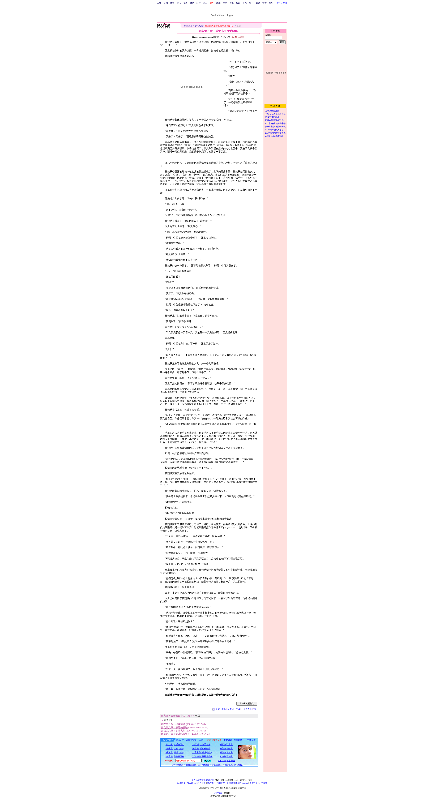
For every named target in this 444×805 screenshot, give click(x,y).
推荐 (223, 709)
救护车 (229, 748)
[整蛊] (223, 752)
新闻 (166, 3)
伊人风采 (199, 26)
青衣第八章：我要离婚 (173, 724)
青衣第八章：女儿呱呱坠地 (175, 734)
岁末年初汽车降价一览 (275, 126)
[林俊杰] (169, 748)
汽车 (205, 3)
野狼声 (229, 744)
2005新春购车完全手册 (275, 123)
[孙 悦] (169, 744)
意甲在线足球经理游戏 (275, 120)
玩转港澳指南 (277, 136)
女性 (225, 3)
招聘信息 (221, 783)
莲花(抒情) (207, 752)
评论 (218, 709)
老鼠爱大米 (205, 744)
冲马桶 (229, 752)
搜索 (264, 3)
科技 (199, 3)
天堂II (267, 136)
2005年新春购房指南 (274, 130)
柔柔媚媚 (228, 740)
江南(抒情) (178, 748)
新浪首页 (188, 26)
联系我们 (211, 783)
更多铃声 (222, 760)
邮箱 (258, 3)
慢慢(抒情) (178, 752)
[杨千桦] (169, 756)
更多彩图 (231, 760)
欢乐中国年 (179, 744)
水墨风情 (238, 740)
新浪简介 (181, 783)
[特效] (223, 744)
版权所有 (218, 793)
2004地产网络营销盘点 (275, 133)
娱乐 (179, 3)
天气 (245, 3)
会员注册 (253, 783)
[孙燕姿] (195, 748)
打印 (238, 709)
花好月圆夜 (179, 756)
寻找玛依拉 (207, 756)
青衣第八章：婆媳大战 (173, 730)
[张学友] (169, 752)
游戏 (218, 3)
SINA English (242, 783)
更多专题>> (252, 740)
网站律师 (231, 783)
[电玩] (223, 756)
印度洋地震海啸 (272, 111)
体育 (172, 3)
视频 (185, 3)
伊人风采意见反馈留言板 (202, 780)
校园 (238, 3)
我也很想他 (205, 748)
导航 (271, 3)
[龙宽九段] (197, 752)
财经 (192, 3)
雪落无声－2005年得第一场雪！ (190, 740)
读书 (231, 3)
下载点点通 (246, 709)
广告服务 (201, 783)
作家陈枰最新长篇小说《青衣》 (178, 715)
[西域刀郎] (197, 756)
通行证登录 (282, 3)
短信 (251, 3)
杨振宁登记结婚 (272, 117)
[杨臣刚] (195, 744)
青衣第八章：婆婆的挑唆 (174, 727)
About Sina (191, 783)
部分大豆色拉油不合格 (275, 114)
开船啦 (229, 756)
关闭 (255, 709)
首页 (159, 3)
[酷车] (223, 748)
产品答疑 (263, 783)
